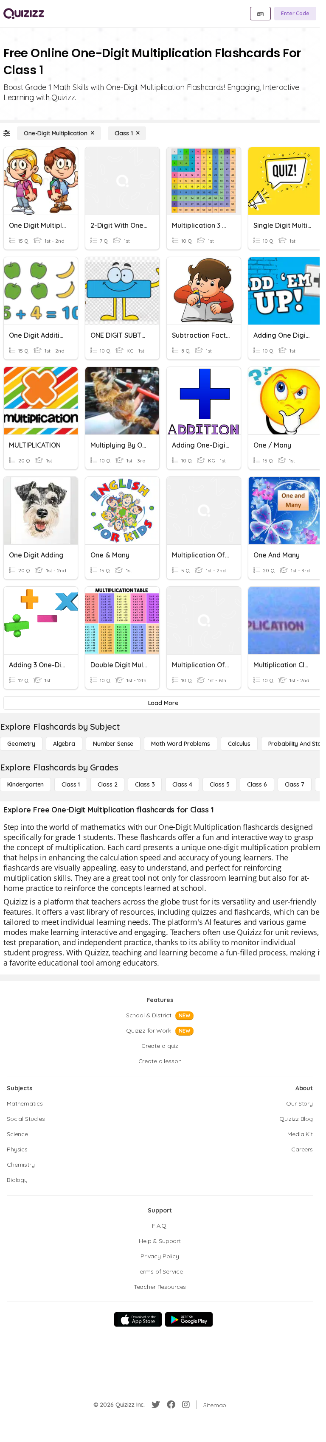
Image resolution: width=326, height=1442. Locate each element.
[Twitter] (156, 1404)
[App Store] (138, 1319)
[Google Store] (189, 1319)
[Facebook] (171, 1404)
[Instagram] (186, 1404)
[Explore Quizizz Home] (23, 13)
